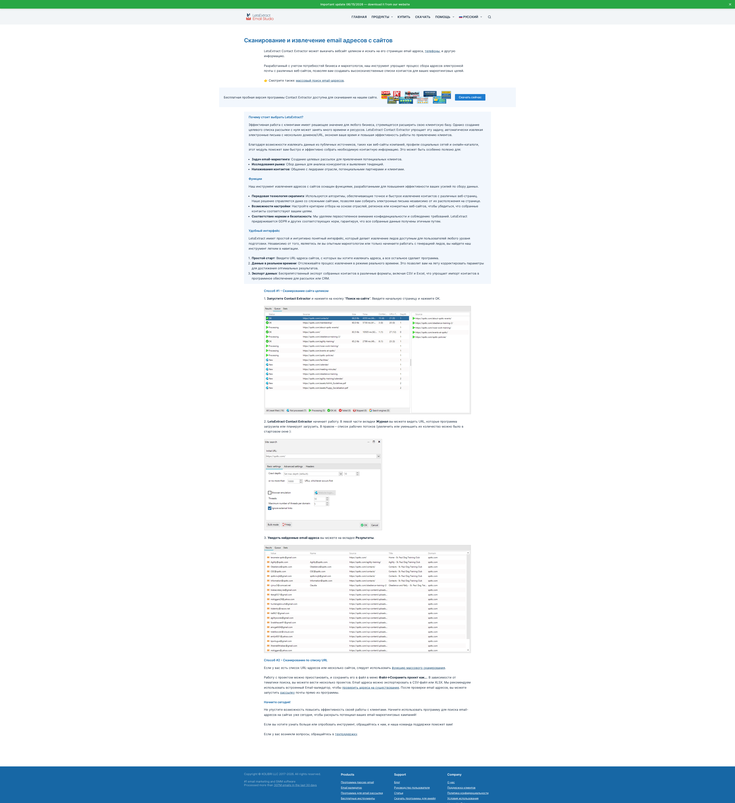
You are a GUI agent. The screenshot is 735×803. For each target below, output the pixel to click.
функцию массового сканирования (418, 668)
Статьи (398, 793)
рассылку (287, 692)
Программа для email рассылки (362, 793)
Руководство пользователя (412, 787)
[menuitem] (470, 17)
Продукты (380, 17)
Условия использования (463, 798)
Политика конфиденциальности (467, 793)
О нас (451, 782)
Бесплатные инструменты (358, 798)
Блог (397, 782)
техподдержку (346, 734)
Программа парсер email (357, 782)
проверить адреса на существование (370, 687)
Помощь (442, 17)
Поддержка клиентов (461, 787)
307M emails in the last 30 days (295, 785)
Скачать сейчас (470, 97)
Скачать (422, 17)
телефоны (432, 51)
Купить (404, 17)
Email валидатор (351, 787)
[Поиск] (489, 17)
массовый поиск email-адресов (320, 80)
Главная (359, 17)
